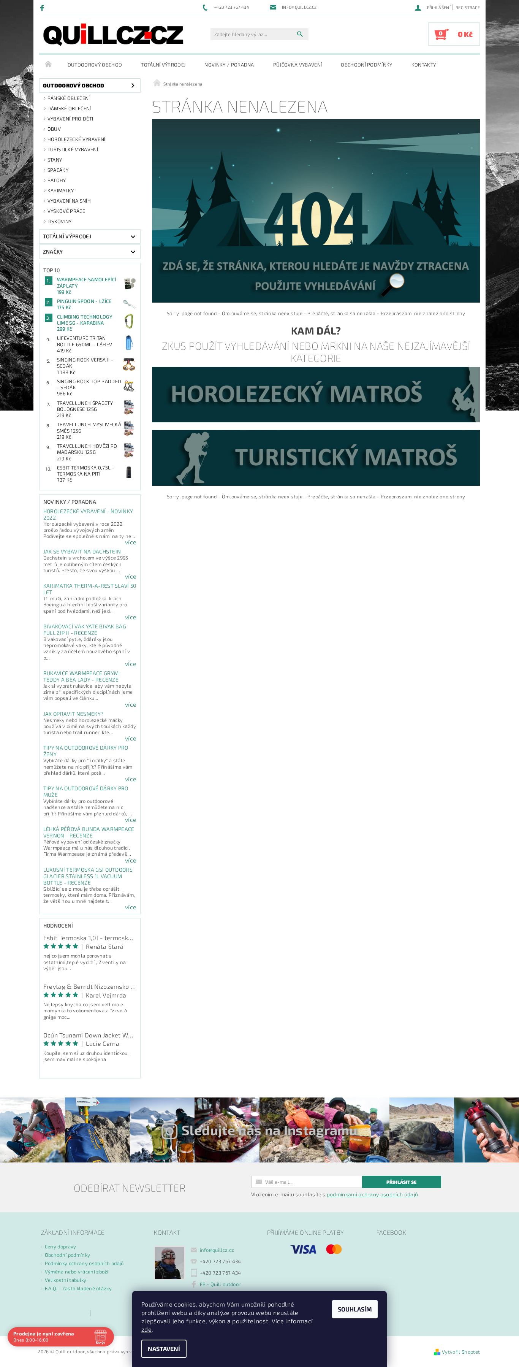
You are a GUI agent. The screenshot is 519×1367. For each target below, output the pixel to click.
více (130, 542)
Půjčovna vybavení (297, 65)
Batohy (56, 180)
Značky (53, 251)
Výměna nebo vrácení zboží (77, 1272)
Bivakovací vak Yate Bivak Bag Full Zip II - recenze (84, 629)
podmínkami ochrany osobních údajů (372, 1194)
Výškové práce (66, 211)
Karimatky (60, 190)
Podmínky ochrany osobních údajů (84, 1263)
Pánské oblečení (68, 98)
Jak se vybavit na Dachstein (82, 551)
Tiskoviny (59, 221)
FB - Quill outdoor (220, 1284)
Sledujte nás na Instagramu (270, 1130)
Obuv (54, 129)
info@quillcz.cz (217, 1250)
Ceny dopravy (60, 1246)
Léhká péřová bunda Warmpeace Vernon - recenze (88, 832)
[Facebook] (43, 7)
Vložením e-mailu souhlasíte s (334, 1194)
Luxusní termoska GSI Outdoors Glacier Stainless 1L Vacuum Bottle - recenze (88, 876)
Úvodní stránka (48, 65)
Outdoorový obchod (95, 65)
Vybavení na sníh (69, 201)
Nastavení (164, 1348)
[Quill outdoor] (113, 34)
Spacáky (57, 170)
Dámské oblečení (69, 108)
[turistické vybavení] (316, 457)
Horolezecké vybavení (76, 139)
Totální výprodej (163, 65)
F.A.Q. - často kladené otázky (78, 1288)
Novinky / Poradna (229, 65)
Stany (54, 160)
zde (146, 1329)
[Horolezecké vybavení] (316, 394)
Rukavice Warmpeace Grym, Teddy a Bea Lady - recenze (81, 676)
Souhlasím (355, 1309)
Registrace (468, 7)
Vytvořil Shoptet (461, 1352)
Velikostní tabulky (66, 1280)
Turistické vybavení (72, 149)
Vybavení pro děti (70, 119)
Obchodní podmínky (366, 65)
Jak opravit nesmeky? (73, 713)
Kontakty (423, 65)
